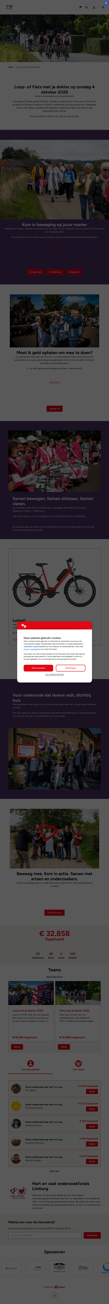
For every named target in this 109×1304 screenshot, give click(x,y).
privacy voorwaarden (32, 649)
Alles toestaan (38, 668)
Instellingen (70, 668)
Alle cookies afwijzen (54, 674)
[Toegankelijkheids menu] (106, 3)
